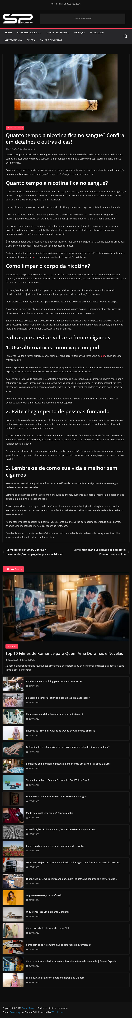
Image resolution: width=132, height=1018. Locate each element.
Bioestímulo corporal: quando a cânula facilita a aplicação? (58, 697)
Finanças (79, 32)
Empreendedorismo (29, 32)
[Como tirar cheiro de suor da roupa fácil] (13, 930)
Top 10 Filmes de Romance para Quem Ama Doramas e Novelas (64, 653)
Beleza (31, 40)
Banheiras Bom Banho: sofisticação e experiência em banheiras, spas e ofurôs (68, 763)
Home (8, 32)
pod (103, 355)
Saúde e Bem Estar (51, 40)
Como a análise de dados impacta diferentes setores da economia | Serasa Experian (71, 961)
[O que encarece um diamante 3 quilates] (13, 914)
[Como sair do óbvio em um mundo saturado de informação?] (13, 947)
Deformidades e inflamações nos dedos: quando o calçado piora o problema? (67, 747)
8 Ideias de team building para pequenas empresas (54, 681)
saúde (35, 257)
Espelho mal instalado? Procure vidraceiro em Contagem (56, 796)
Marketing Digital (58, 32)
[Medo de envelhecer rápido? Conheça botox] (13, 815)
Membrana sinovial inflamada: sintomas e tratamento (55, 714)
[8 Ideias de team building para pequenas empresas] (13, 684)
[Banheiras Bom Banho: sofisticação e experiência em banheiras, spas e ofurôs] (13, 766)
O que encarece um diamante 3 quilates (48, 911)
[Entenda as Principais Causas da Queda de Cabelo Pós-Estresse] (13, 733)
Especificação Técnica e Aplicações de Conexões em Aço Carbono (61, 829)
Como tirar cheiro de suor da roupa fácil (47, 928)
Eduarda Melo (29, 148)
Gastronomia (13, 40)
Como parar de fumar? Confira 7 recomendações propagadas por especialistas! (34, 552)
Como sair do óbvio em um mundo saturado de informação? (58, 944)
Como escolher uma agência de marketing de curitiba (55, 846)
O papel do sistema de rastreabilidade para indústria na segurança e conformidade (71, 878)
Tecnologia (97, 32)
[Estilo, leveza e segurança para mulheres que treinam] (13, 980)
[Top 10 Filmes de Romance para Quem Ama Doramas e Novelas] (66, 608)
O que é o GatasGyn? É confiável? (44, 895)
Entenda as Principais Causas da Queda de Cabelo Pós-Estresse (60, 730)
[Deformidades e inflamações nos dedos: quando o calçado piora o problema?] (13, 749)
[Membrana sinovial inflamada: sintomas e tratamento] (13, 716)
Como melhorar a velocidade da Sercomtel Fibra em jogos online (100, 552)
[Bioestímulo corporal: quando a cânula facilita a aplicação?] (13, 700)
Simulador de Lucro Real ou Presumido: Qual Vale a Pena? (57, 780)
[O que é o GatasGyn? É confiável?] (13, 897)
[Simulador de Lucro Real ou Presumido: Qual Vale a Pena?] (13, 782)
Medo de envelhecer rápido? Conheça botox (50, 812)
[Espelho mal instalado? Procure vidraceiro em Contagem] (13, 799)
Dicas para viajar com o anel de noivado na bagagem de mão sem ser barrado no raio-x (73, 862)
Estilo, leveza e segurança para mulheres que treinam (55, 977)
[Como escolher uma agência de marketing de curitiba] (13, 848)
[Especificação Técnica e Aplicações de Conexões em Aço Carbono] (13, 832)
